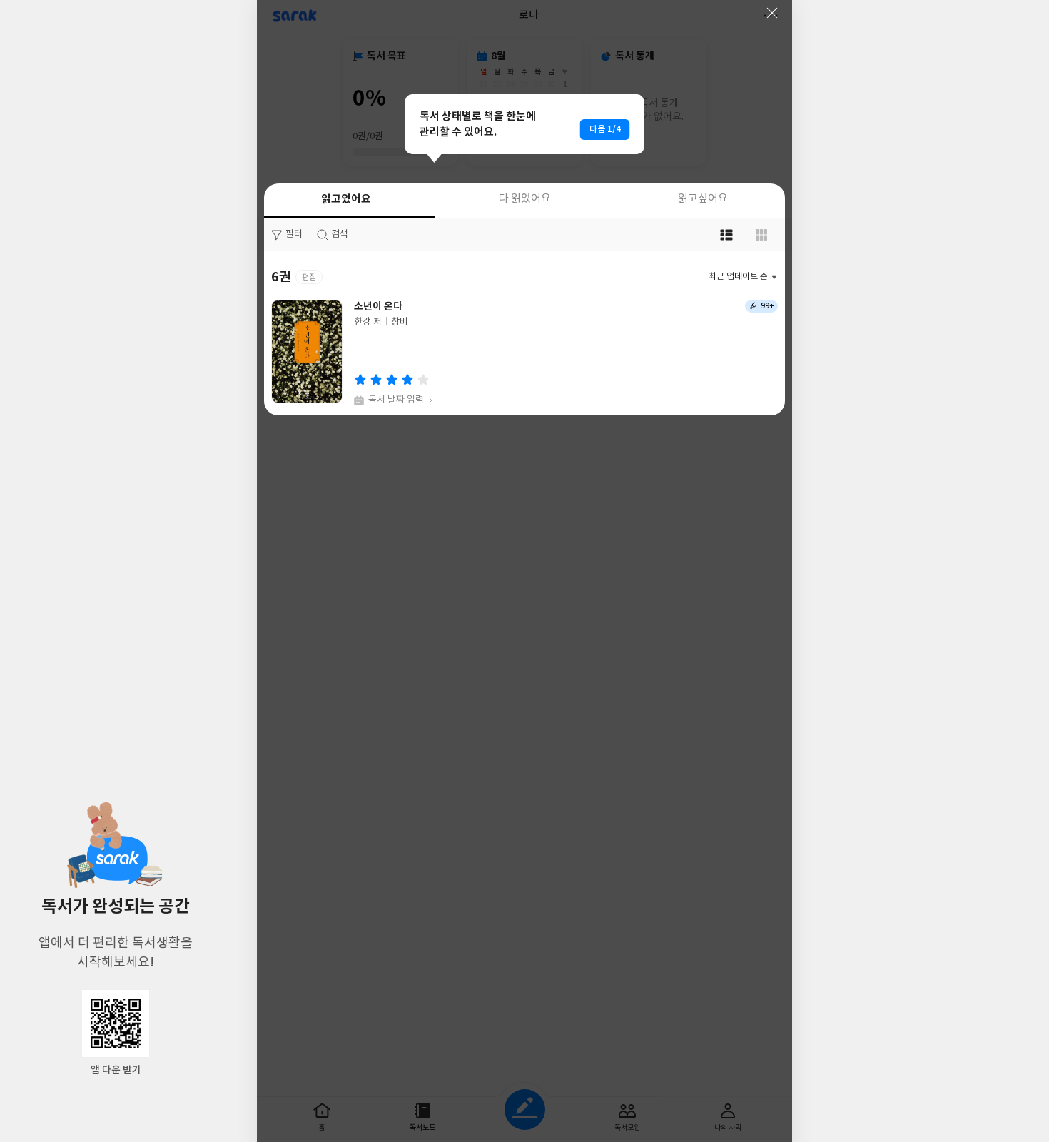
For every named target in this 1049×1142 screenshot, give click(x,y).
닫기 (772, 13)
